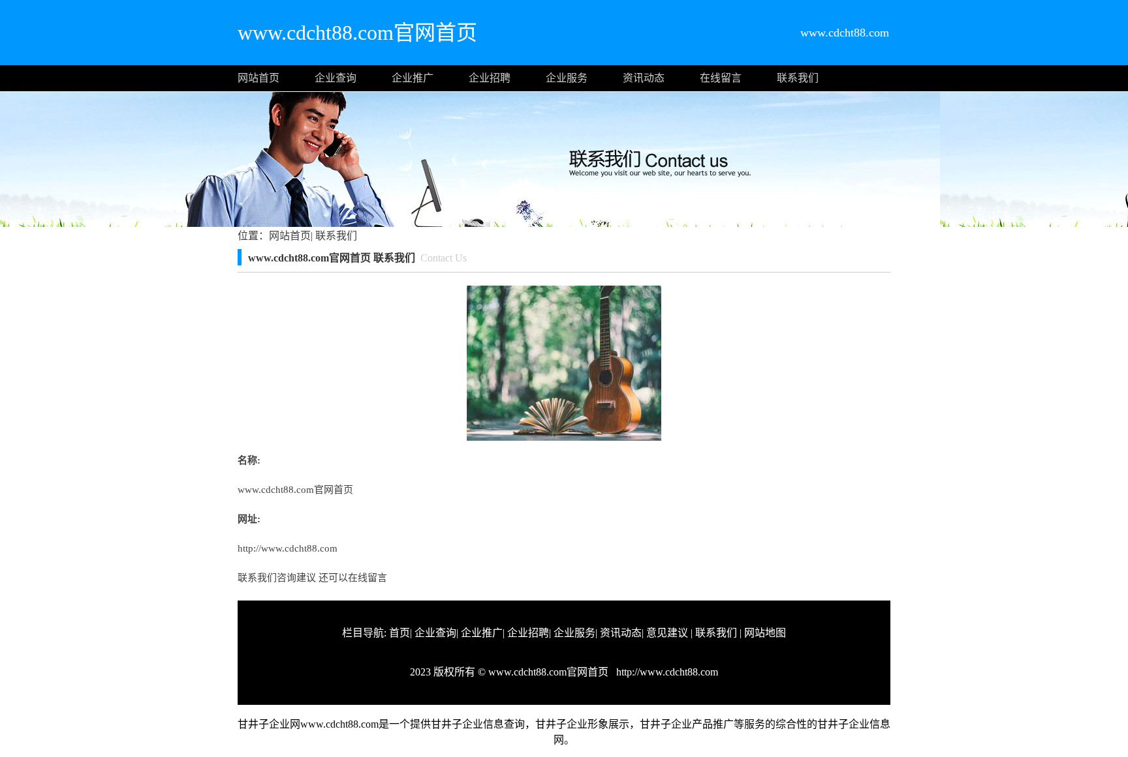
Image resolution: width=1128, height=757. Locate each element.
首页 (399, 632)
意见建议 (667, 632)
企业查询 (335, 77)
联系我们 (798, 77)
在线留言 (721, 77)
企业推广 (412, 77)
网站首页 (258, 77)
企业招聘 (489, 77)
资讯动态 (644, 77)
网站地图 (765, 632)
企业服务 (567, 77)
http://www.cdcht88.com (287, 548)
